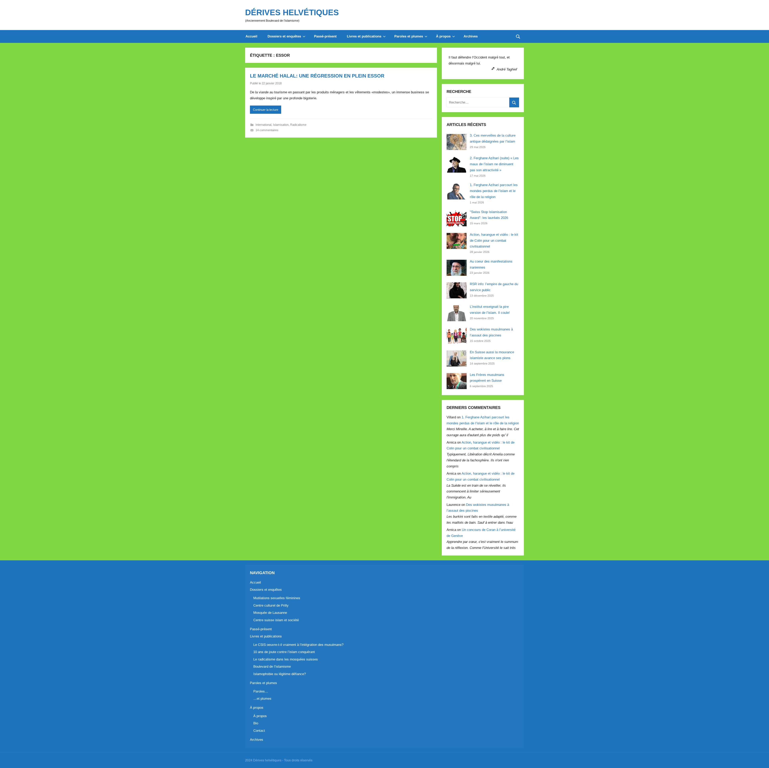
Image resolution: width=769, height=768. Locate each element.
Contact (259, 731)
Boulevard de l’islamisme (272, 666)
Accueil (251, 36)
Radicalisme (298, 124)
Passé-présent (325, 36)
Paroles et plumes (408, 36)
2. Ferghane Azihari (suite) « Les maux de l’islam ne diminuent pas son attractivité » (494, 164)
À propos (443, 36)
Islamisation (281, 124)
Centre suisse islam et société (276, 620)
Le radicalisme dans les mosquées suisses (285, 659)
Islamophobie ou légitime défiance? (279, 674)
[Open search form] (518, 36)
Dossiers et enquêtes (284, 36)
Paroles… (260, 691)
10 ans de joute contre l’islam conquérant (284, 652)
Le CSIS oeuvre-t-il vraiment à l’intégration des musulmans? (298, 645)
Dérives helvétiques (292, 12)
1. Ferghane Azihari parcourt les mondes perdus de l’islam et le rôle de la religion (494, 191)
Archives (471, 36)
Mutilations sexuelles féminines (276, 598)
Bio (255, 723)
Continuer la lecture (265, 109)
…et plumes (262, 699)
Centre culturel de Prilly (271, 605)
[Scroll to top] (761, 760)
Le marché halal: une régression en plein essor (317, 76)
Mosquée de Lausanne (270, 613)
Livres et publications (364, 36)
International (263, 124)
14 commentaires (267, 130)
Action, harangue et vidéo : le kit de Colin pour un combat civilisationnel (494, 241)
